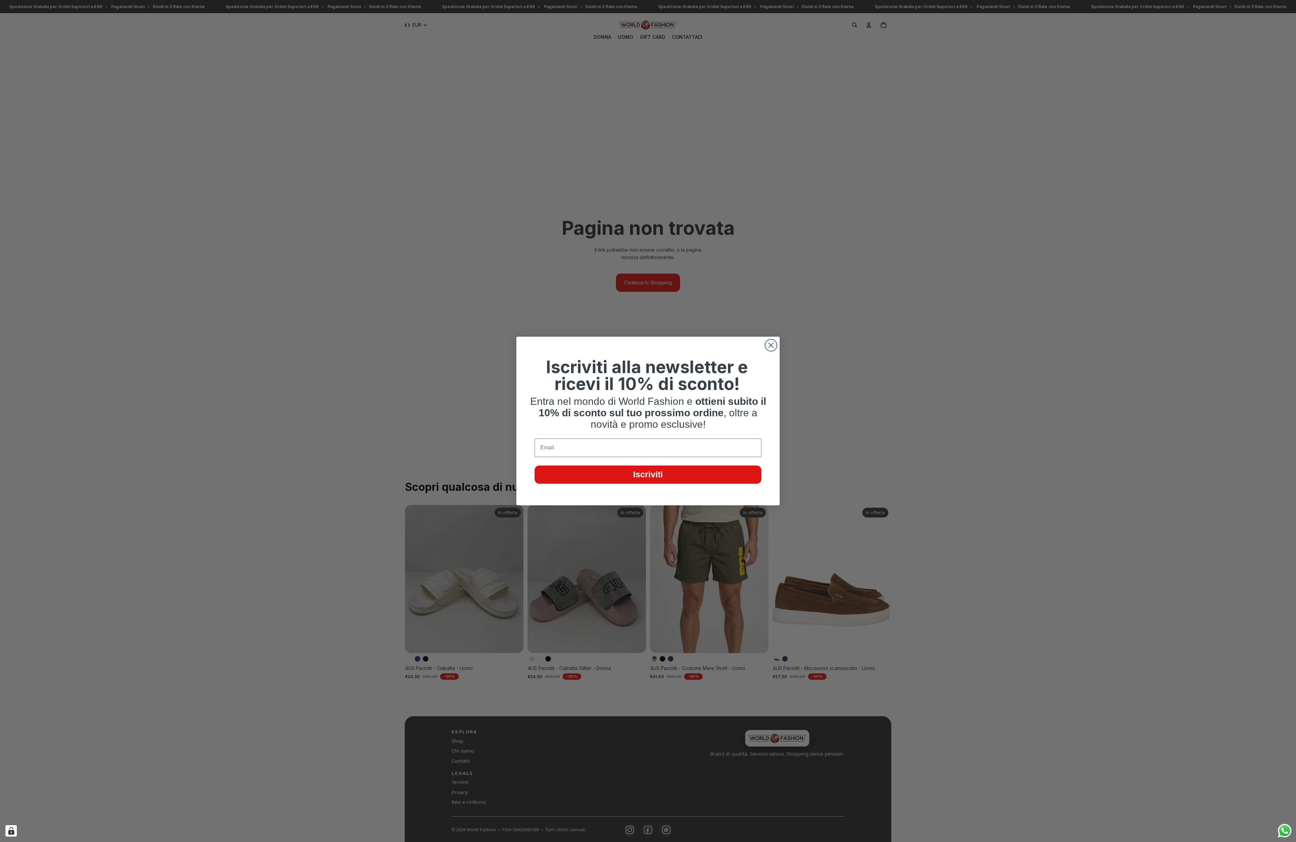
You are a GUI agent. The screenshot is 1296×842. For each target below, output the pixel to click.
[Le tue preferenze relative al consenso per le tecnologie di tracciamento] (11, 831)
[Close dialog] (771, 345)
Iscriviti (648, 474)
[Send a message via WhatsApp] (1285, 831)
